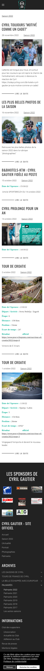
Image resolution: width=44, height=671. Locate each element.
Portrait (5, 547)
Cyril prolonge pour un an (20, 210)
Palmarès (6, 556)
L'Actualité (6, 543)
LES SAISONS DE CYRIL (13, 572)
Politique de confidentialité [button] (15, 661)
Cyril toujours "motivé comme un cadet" (19, 27)
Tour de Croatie (14, 266)
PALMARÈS (7, 585)
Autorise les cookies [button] (28, 667)
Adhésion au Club (11, 639)
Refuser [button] (9, 667)
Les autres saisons (12, 611)
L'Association (10, 632)
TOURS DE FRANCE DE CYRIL (15, 576)
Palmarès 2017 (10, 607)
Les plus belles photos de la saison (21, 104)
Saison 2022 (7, 16)
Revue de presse (9, 643)
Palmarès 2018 (10, 604)
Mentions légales (9, 648)
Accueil (5, 534)
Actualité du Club (11, 635)
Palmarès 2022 (10, 589)
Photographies (8, 552)
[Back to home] (22, 5)
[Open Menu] (3, 5)
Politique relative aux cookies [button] (25, 659)
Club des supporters (11, 627)
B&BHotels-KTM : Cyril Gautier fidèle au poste (19, 172)
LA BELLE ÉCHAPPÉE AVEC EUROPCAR (20, 581)
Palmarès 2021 (10, 593)
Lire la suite (21, 93)
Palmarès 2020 (10, 597)
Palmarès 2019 (10, 600)
